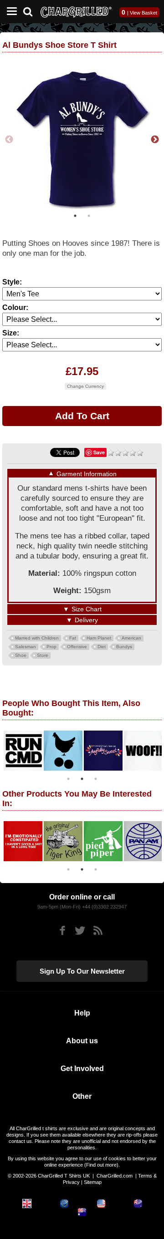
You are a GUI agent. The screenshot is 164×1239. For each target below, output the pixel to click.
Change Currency (85, 386)
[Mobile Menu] (9, 11)
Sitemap (93, 1182)
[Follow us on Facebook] (62, 930)
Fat (72, 637)
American (131, 637)
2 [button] (88, 215)
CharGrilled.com (115, 1175)
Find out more (101, 1165)
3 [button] (95, 778)
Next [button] (154, 139)
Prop (51, 646)
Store (42, 655)
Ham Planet (99, 637)
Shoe (20, 655)
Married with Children (37, 637)
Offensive (77, 646)
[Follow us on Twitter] (80, 930)
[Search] (31, 10)
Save (99, 452)
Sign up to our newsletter (82, 971)
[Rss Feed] (97, 930)
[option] (82, 140)
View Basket (143, 12)
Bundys (124, 646)
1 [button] (75, 215)
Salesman (25, 646)
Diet (101, 646)
